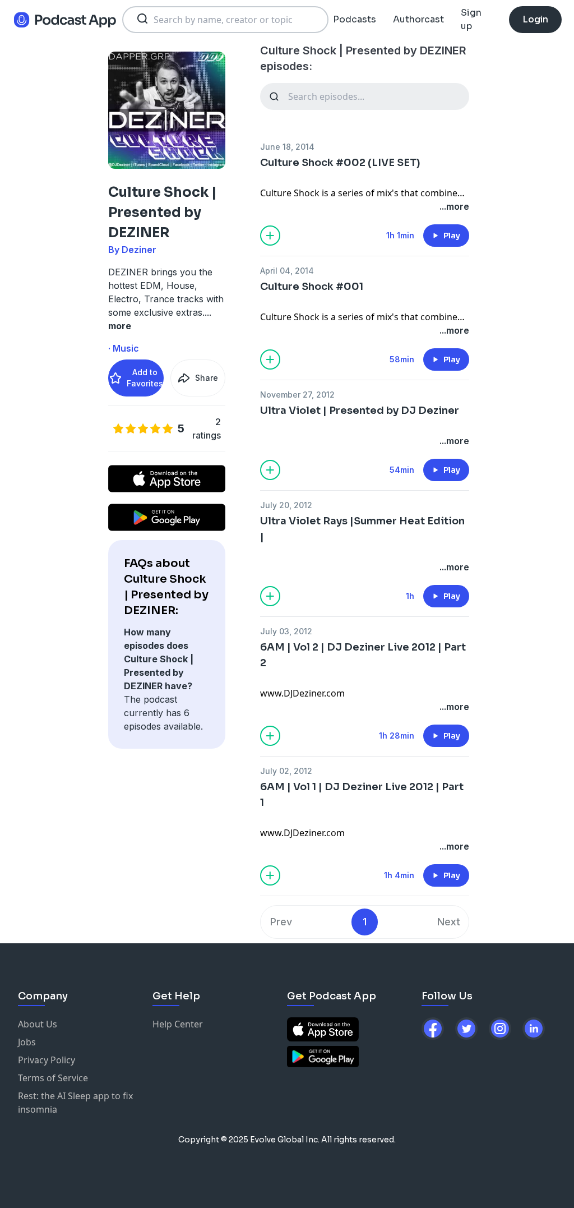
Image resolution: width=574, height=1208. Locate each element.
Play (451, 235)
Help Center (177, 1024)
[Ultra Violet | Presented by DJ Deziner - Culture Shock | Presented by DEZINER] (364, 427)
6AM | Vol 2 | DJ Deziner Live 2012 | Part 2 (363, 655)
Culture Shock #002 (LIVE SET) (340, 162)
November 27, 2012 (297, 394)
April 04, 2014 (287, 270)
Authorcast (418, 19)
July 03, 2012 (286, 631)
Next (448, 922)
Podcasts (354, 19)
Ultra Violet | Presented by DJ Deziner (359, 410)
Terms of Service (53, 1078)
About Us (37, 1024)
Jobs (27, 1042)
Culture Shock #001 (311, 286)
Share (206, 377)
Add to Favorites (145, 377)
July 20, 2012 (286, 505)
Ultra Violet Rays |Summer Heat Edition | (362, 529)
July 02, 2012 (286, 771)
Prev (281, 922)
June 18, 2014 (287, 146)
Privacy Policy (46, 1060)
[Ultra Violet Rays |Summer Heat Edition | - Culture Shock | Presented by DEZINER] (364, 553)
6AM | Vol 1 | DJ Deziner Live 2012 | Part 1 (362, 795)
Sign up (471, 19)
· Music (123, 348)
